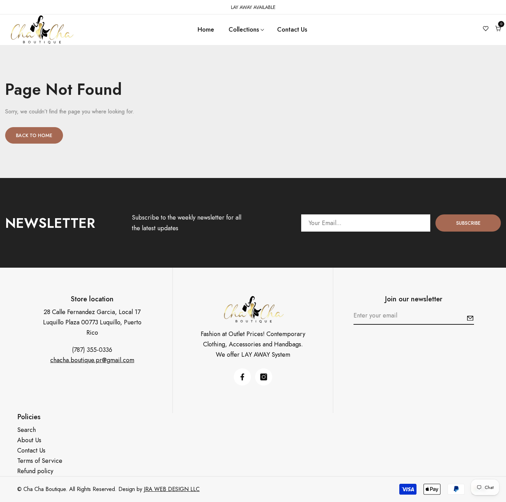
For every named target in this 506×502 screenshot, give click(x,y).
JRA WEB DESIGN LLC (172, 489)
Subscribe (468, 223)
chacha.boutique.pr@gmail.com (92, 360)
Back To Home (34, 135)
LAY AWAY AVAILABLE (253, 7)
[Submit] (470, 318)
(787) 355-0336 (92, 349)
